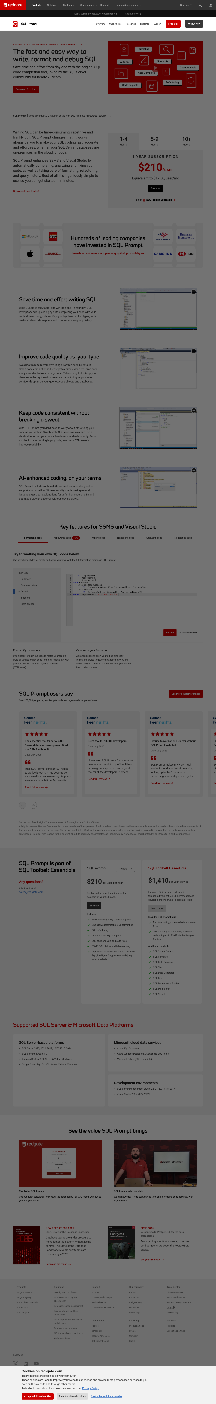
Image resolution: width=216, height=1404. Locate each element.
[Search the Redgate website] (200, 5)
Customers (68, 5)
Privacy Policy (90, 1388)
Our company (87, 5)
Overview (100, 24)
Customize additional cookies (106, 1396)
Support (104, 5)
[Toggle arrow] (191, 5)
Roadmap (144, 24)
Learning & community (126, 5)
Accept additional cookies (37, 1396)
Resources (131, 24)
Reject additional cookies (72, 1396)
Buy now (184, 5)
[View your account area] (211, 5)
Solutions (52, 5)
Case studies (115, 24)
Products (36, 5)
